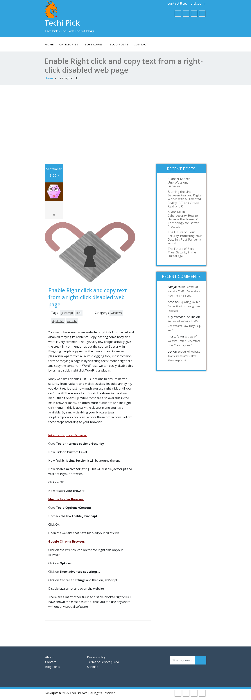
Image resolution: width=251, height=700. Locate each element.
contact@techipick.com (186, 3)
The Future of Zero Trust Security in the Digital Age (182, 252)
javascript (67, 313)
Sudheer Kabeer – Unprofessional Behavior (180, 182)
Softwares (94, 44)
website (72, 321)
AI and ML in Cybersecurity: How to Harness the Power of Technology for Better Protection (183, 219)
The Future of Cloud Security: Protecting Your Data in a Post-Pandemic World (185, 237)
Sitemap (92, 667)
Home (49, 44)
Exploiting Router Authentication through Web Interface (184, 306)
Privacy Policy (96, 657)
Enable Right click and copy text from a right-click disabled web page (87, 297)
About (49, 657)
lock (78, 313)
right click (58, 321)
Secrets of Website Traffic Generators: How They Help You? (184, 291)
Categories (68, 44)
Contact (141, 44)
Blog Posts (119, 44)
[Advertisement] (125, 123)
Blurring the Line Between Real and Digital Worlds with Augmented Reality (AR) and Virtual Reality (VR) (185, 199)
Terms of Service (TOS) (103, 662)
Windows (116, 313)
